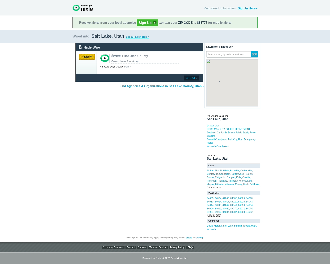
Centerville (212, 174)
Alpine (210, 170)
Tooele (246, 225)
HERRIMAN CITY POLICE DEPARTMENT (228, 129)
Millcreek (229, 184)
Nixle (83, 8)
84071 (241, 208)
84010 (249, 198)
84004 (218, 198)
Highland (222, 181)
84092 (249, 212)
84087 (233, 212)
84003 (210, 198)
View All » (191, 78)
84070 (233, 208)
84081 (210, 212)
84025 (241, 201)
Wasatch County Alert (218, 146)
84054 (249, 205)
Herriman (212, 181)
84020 (233, 201)
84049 (233, 205)
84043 (249, 201)
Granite (246, 177)
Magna (210, 184)
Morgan (218, 225)
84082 (218, 212)
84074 (249, 208)
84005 (225, 198)
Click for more (214, 187)
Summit (238, 225)
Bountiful (234, 170)
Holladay (233, 181)
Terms (189, 237)
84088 (241, 212)
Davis (210, 225)
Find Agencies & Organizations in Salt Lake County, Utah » (162, 86)
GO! (254, 54)
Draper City (213, 125)
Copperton (224, 174)
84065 (225, 208)
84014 (218, 201)
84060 (210, 208)
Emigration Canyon (225, 177)
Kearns (242, 181)
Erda (238, 177)
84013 (210, 201)
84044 (210, 205)
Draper (210, 177)
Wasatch (211, 229)
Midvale (219, 184)
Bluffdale (224, 170)
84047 (225, 205)
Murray (238, 184)
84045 (218, 205)
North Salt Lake (251, 184)
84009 (241, 198)
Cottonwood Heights (242, 174)
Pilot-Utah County (135, 56)
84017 (225, 201)
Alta (217, 170)
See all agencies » (137, 36)
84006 (233, 198)
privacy (200, 237)
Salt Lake (228, 225)
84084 (225, 212)
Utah (253, 225)
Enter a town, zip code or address (226, 54)
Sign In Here (247, 8)
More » (127, 66)
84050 (241, 205)
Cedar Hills (246, 170)
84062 (218, 208)
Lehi (249, 181)
